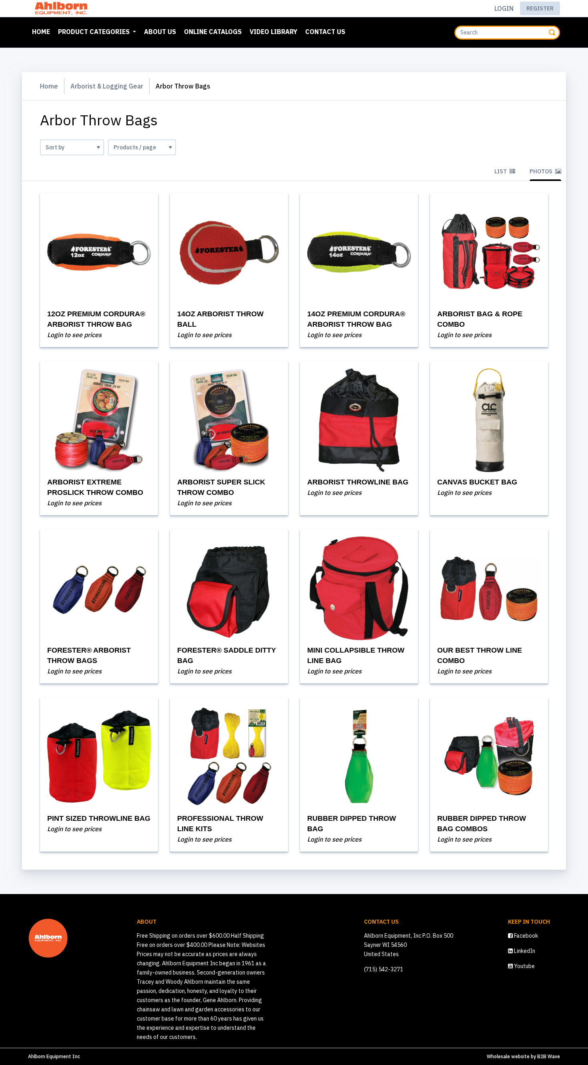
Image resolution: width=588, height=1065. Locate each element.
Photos (542, 171)
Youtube (524, 966)
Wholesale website (508, 1056)
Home (42, 31)
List (501, 171)
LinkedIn (524, 950)
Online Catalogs (213, 32)
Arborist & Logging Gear (106, 86)
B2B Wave (548, 1056)
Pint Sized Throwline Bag (98, 818)
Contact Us (325, 32)
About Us (160, 32)
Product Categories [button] (94, 32)
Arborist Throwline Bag (357, 482)
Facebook (525, 935)
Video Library (273, 32)
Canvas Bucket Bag (477, 482)
